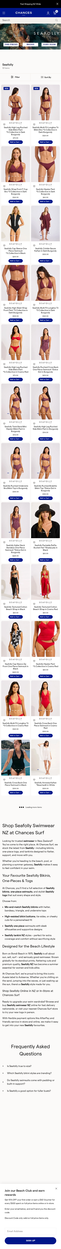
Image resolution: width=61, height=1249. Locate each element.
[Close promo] (57, 4)
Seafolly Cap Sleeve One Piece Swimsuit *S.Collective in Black (15, 250)
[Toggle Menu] (4, 13)
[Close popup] (56, 1188)
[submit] (56, 20)
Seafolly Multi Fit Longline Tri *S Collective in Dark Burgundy (45, 310)
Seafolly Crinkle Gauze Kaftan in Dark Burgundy (45, 249)
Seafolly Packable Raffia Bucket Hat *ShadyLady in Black (45, 547)
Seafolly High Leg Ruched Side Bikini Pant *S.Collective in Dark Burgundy (15, 131)
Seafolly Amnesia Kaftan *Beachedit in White (45, 783)
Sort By (47, 77)
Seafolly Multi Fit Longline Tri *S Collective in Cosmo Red (16, 724)
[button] (10, 114)
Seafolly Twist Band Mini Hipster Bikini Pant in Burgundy (16, 428)
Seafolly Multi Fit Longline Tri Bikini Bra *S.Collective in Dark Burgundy (45, 129)
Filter (17, 77)
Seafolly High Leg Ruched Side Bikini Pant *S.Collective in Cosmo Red (15, 369)
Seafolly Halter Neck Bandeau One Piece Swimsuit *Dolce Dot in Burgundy (15, 549)
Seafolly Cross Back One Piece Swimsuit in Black (15, 783)
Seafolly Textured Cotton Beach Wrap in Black (15, 608)
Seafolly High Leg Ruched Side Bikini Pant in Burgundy (45, 427)
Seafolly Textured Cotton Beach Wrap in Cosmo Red (45, 608)
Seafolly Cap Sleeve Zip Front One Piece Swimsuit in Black (15, 666)
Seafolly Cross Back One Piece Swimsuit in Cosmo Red (45, 725)
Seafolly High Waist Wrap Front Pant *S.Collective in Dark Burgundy (16, 310)
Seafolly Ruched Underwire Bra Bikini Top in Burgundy (15, 487)
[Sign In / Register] (48, 13)
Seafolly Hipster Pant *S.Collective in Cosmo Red (45, 665)
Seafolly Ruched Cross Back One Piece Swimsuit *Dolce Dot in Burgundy (45, 369)
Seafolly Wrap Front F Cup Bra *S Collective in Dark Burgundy (16, 191)
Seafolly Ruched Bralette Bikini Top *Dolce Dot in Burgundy (45, 488)
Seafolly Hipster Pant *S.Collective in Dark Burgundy (45, 191)
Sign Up (30, 1240)
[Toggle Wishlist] (15, 120)
